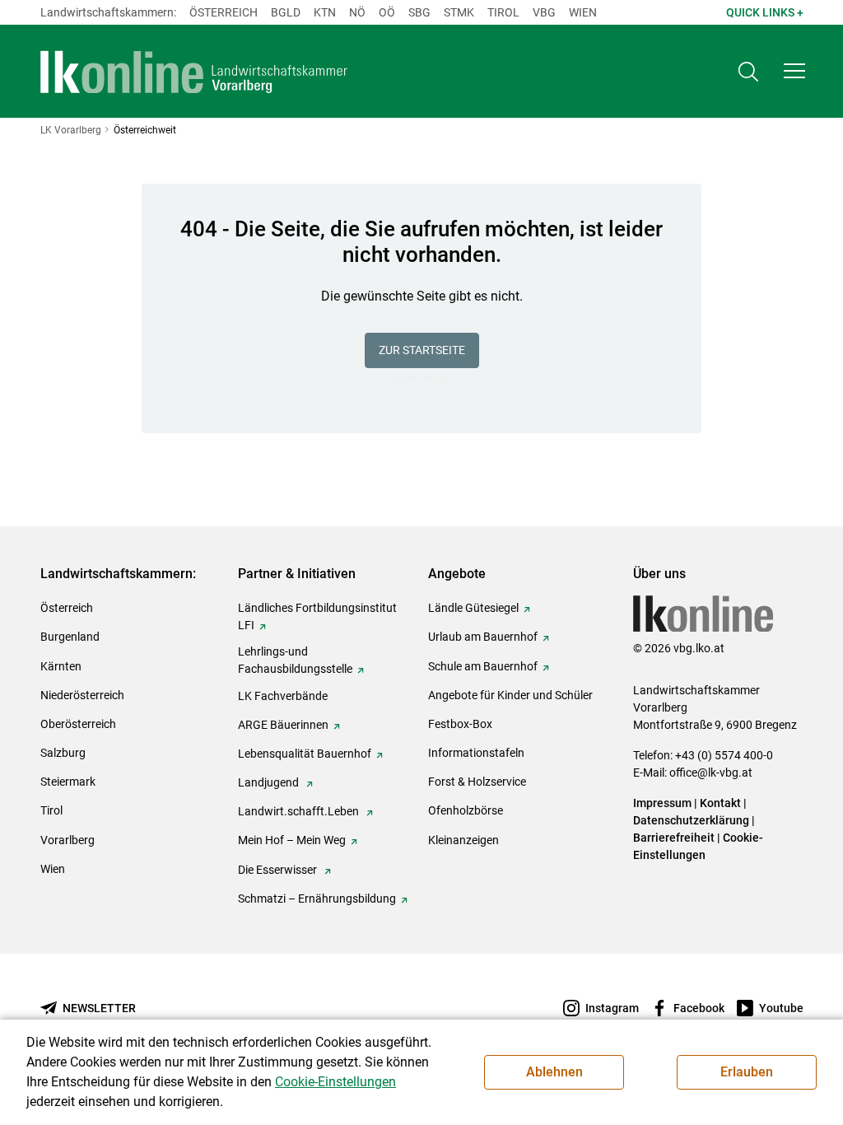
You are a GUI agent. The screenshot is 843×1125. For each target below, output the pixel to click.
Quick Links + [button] (764, 12)
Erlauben (746, 1072)
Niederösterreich (82, 695)
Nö (357, 12)
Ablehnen (554, 1072)
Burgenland (70, 636)
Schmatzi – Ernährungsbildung (317, 898)
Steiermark (67, 781)
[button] (794, 70)
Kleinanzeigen (463, 840)
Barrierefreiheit (674, 837)
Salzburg (63, 752)
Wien (583, 12)
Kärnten (61, 666)
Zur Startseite (422, 350)
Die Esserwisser (278, 869)
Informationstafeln (476, 752)
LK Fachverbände (283, 696)
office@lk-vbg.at (710, 772)
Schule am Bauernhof (483, 666)
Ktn (325, 12)
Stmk (459, 12)
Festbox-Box (460, 724)
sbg (419, 12)
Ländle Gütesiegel (473, 607)
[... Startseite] (194, 71)
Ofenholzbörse (465, 810)
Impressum (662, 803)
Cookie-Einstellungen (335, 1082)
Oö (387, 12)
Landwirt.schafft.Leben (299, 811)
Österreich (223, 12)
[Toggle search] (748, 71)
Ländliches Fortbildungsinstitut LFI (317, 616)
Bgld (285, 12)
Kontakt (720, 803)
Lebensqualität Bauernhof (304, 753)
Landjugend (269, 782)
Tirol (503, 12)
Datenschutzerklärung (691, 820)
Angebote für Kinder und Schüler (510, 695)
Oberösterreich (78, 724)
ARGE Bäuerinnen (283, 724)
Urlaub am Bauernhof (483, 636)
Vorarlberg (67, 840)
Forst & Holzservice (477, 781)
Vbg (544, 12)
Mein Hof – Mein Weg (292, 840)
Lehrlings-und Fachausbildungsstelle (295, 660)
